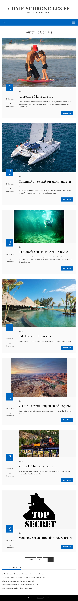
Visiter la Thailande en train (37, 466)
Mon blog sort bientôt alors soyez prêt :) (45, 538)
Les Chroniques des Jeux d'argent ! (39, 12)
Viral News (40, 598)
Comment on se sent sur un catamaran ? (45, 183)
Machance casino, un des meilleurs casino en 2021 (20, 585)
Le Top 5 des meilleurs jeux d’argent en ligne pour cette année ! (24, 574)
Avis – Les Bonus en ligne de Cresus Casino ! (17, 588)
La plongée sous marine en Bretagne (43, 252)
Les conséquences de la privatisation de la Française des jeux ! (24, 577)
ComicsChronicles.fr (39, 8)
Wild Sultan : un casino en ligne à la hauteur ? (18, 581)
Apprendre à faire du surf (36, 96)
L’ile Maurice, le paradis (35, 336)
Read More (67, 113)
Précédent (30, 560)
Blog (21, 92)
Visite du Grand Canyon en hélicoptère (45, 406)
